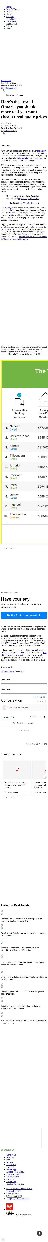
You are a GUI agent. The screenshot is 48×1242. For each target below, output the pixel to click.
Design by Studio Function (17, 1199)
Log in (36, 697)
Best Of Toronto (13, 9)
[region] (24, 721)
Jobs (8, 1160)
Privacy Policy (12, 1177)
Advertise (10, 1157)
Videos (9, 12)
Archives (10, 1162)
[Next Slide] (45, 776)
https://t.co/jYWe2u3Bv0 (28, 198)
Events (9, 14)
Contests (10, 16)
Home (9, 7)
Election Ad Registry (15, 1172)
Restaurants (11, 21)
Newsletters (11, 1164)
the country (37, 158)
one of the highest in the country (23, 653)
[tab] (8, 717)
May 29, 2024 (33, 203)
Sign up (42, 697)
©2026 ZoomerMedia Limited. (19, 1188)
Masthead (10, 1167)
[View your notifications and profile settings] (44, 716)
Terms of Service (13, 1174)
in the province (23, 158)
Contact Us (11, 1155)
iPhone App (11, 1169)
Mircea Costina (7, 671)
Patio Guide (11, 19)
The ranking (6, 208)
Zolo (11, 210)
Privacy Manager (14, 1196)
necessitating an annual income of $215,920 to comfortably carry (24, 237)
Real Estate (6, 80)
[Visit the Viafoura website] (41, 744)
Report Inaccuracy (9, 88)
